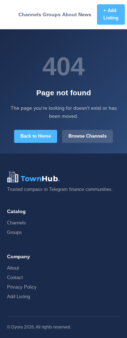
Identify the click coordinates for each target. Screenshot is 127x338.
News (84, 14)
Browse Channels (87, 136)
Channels (29, 14)
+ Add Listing (111, 14)
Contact (15, 277)
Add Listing (18, 296)
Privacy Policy (22, 287)
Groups (52, 14)
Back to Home (35, 136)
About (69, 14)
